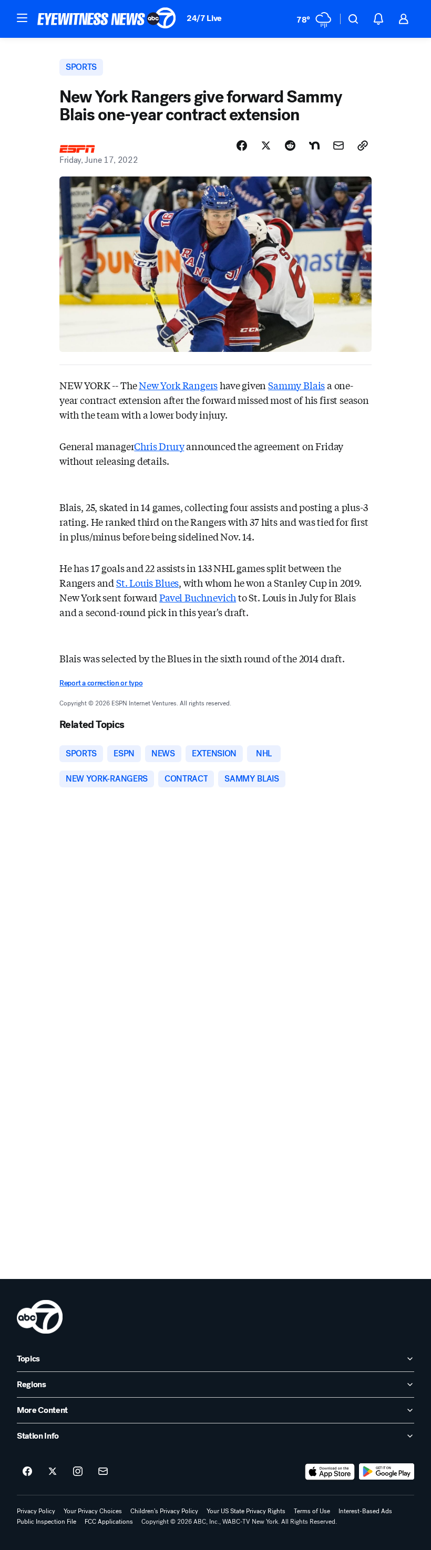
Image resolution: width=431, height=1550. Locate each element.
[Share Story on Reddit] (290, 145)
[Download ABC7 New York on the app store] (330, 1471)
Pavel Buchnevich (197, 597)
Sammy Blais (296, 385)
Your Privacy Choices (93, 1511)
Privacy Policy (36, 1511)
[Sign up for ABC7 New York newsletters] (103, 1471)
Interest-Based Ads (365, 1511)
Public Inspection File (46, 1521)
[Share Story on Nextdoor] (314, 145)
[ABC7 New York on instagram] (77, 1471)
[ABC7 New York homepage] (106, 18)
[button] (22, 17)
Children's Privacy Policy (164, 1511)
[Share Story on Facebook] (242, 145)
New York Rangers (178, 385)
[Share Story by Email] (338, 145)
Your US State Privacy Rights (246, 1511)
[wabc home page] (40, 1317)
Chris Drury (159, 446)
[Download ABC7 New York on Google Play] (386, 1471)
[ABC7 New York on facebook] (27, 1471)
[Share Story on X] (266, 145)
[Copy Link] (363, 145)
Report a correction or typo (100, 683)
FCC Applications (109, 1521)
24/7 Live (204, 18)
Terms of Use (312, 1511)
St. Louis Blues (147, 582)
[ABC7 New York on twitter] (52, 1471)
